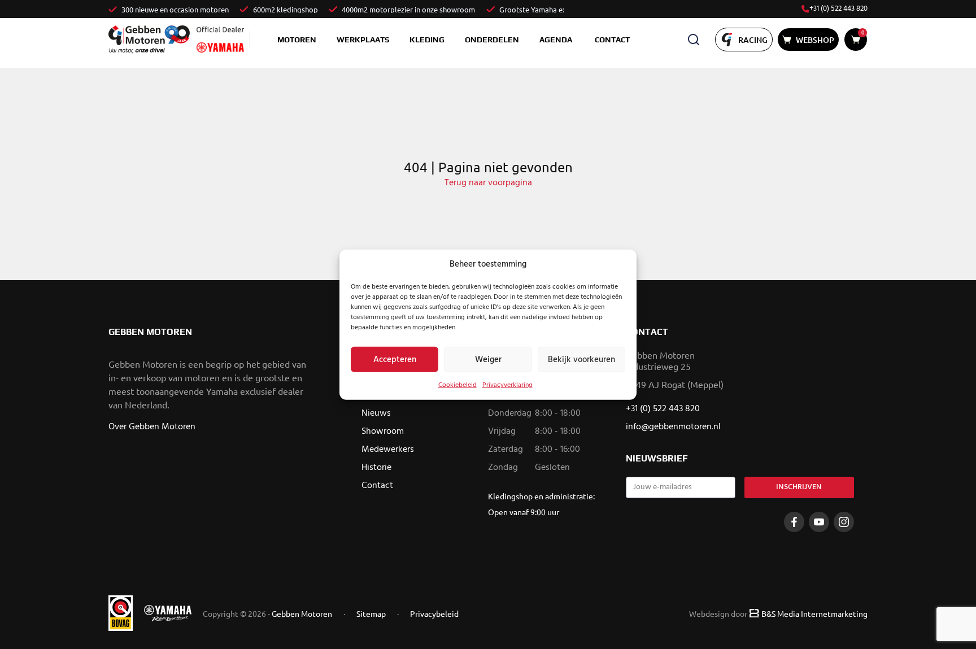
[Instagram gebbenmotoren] (844, 522)
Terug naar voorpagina (488, 183)
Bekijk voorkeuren (581, 359)
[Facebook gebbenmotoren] (794, 522)
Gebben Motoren (302, 613)
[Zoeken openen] (693, 39)
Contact (612, 39)
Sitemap (371, 613)
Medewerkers (387, 449)
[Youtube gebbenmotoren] (819, 522)
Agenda (555, 39)
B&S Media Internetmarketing (814, 613)
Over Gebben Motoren (151, 427)
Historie (376, 467)
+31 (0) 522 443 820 (838, 9)
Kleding (427, 39)
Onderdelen (492, 39)
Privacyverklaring (507, 385)
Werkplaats (363, 39)
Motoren (296, 39)
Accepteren (394, 359)
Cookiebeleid (457, 385)
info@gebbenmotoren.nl (673, 427)
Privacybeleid (434, 613)
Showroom (382, 431)
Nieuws (376, 413)
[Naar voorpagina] (149, 39)
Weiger (488, 359)
